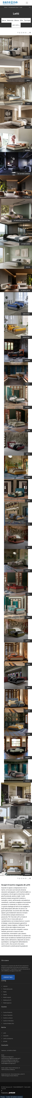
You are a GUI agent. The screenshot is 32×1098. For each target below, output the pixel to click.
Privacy (3, 1097)
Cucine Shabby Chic (8, 1023)
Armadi (5, 1041)
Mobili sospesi (7, 997)
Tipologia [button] (27, 20)
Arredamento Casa (13, 7)
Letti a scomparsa (8, 1038)
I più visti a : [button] (16, 25)
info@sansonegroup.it (7, 1056)
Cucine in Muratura (8, 1020)
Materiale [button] (10, 20)
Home (5, 7)
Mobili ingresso (7, 1003)
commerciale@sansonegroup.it (9, 1060)
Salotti (5, 994)
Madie (4, 991)
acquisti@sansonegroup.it (8, 1063)
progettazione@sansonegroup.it (10, 1061)
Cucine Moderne (7, 1012)
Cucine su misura (8, 1018)
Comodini (5, 1035)
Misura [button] (16, 20)
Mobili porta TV (7, 1000)
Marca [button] (4, 20)
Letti (21, 7)
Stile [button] (21, 20)
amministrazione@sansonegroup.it (10, 1058)
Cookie (8, 1097)
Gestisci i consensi (17, 1097)
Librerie (5, 986)
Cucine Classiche (7, 1015)
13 (30, 33)
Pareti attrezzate (7, 989)
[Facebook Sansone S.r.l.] (2, 1090)
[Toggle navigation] (27, 2)
